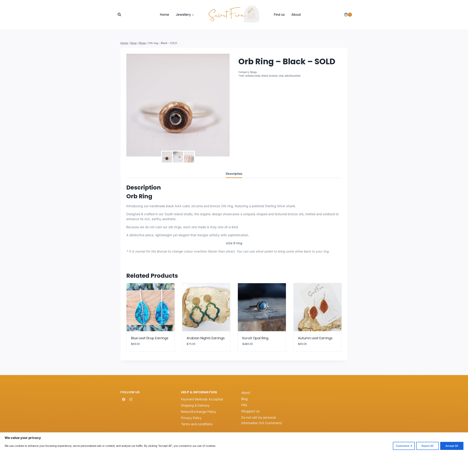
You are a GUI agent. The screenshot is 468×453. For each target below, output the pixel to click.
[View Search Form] (119, 14)
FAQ (244, 405)
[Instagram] (131, 399)
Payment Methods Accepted (202, 399)
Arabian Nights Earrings (206, 338)
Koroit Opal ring (255, 338)
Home (164, 14)
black (264, 75)
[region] (234, 442)
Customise (402, 445)
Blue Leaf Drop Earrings (149, 338)
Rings (253, 72)
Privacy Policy (191, 418)
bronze (273, 75)
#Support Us (250, 411)
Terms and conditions (197, 424)
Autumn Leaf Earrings (315, 338)
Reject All (427, 445)
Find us (279, 14)
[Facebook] (123, 399)
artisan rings (252, 75)
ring (281, 75)
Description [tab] (234, 173)
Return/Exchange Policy (198, 412)
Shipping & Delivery (195, 405)
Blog (244, 399)
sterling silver (293, 75)
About (296, 14)
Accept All (452, 445)
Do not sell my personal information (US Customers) (261, 420)
